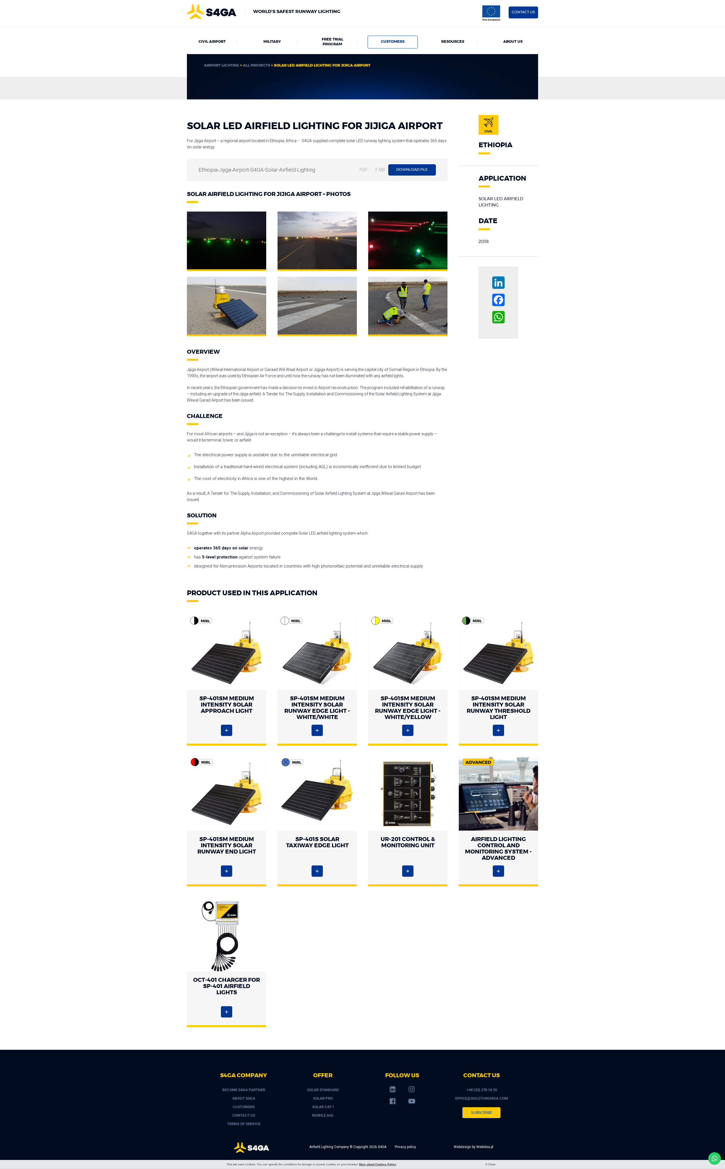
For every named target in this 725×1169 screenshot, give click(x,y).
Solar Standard (323, 1090)
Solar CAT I (323, 1107)
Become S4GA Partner (243, 1090)
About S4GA (243, 1098)
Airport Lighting (221, 65)
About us (513, 42)
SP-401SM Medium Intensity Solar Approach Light (226, 705)
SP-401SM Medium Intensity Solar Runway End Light (226, 846)
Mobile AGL (323, 1115)
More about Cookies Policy (377, 1164)
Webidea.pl (484, 1147)
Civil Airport (212, 42)
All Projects (256, 65)
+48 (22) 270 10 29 (481, 1090)
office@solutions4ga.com (481, 1098)
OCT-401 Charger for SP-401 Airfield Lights (226, 986)
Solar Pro (323, 1098)
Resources (452, 42)
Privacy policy (405, 1147)
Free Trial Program (332, 42)
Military (272, 42)
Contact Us (243, 1115)
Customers (392, 42)
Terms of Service (243, 1124)
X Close (490, 1164)
